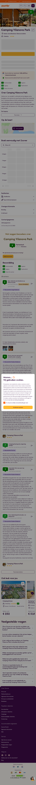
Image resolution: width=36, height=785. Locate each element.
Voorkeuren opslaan (18, 407)
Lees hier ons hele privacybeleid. (16, 400)
